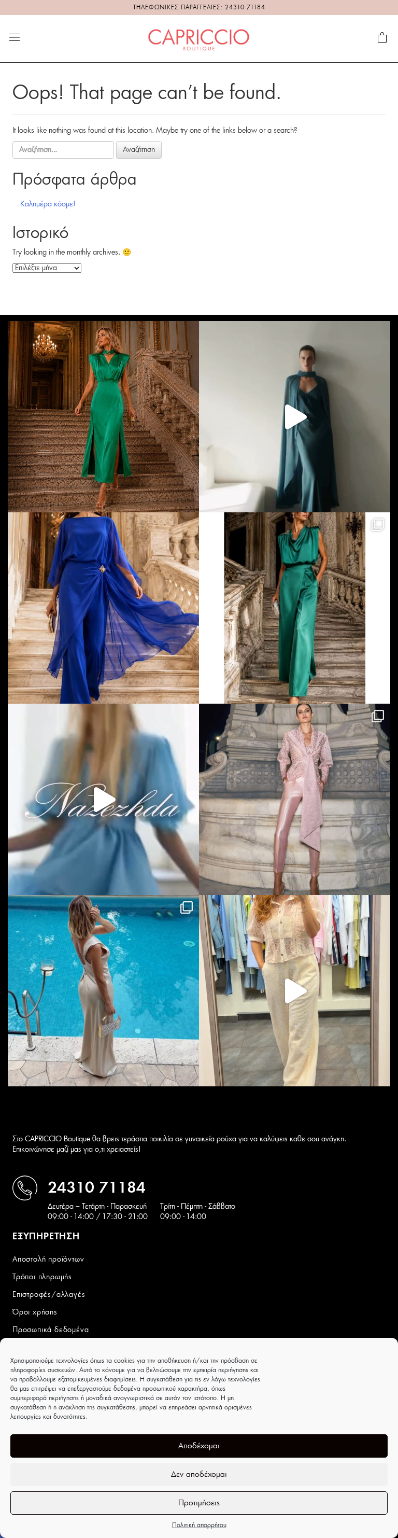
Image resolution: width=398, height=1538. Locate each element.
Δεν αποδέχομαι (199, 1474)
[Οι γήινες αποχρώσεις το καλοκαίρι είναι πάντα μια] (103, 990)
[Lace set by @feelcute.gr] (294, 990)
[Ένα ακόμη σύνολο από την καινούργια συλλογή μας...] (103, 608)
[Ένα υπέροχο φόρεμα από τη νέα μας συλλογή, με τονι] (103, 416)
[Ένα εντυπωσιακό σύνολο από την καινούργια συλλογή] (294, 608)
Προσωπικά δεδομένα (50, 1330)
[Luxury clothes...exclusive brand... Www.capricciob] (294, 799)
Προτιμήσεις (199, 1503)
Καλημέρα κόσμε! (48, 204)
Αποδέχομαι (199, 1446)
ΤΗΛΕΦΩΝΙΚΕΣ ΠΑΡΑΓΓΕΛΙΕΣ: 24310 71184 (199, 7)
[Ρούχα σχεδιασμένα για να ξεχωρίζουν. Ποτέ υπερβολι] (294, 416)
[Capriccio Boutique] (199, 38)
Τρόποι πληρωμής (42, 1277)
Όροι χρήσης (35, 1312)
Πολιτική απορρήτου (199, 1525)
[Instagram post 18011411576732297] (103, 799)
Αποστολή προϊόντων (48, 1259)
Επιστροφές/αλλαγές (48, 1294)
